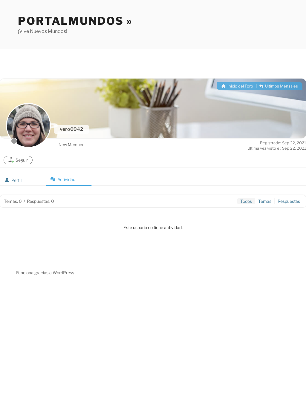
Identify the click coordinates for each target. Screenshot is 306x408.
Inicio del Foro (240, 86)
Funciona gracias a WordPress (45, 272)
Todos (246, 201)
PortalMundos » (75, 20)
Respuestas (289, 201)
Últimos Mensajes (281, 86)
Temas (264, 201)
